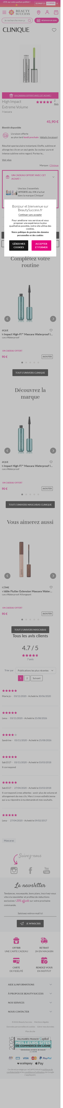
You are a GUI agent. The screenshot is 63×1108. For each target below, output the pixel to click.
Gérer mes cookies (18, 245)
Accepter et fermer (41, 245)
